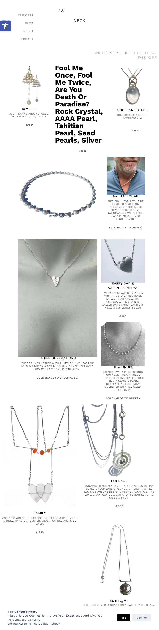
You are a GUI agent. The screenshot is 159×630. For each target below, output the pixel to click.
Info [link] (26, 31)
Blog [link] (29, 23)
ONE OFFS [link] (25, 15)
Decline (141, 617)
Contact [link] (26, 39)
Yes (124, 617)
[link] (5, 26)
